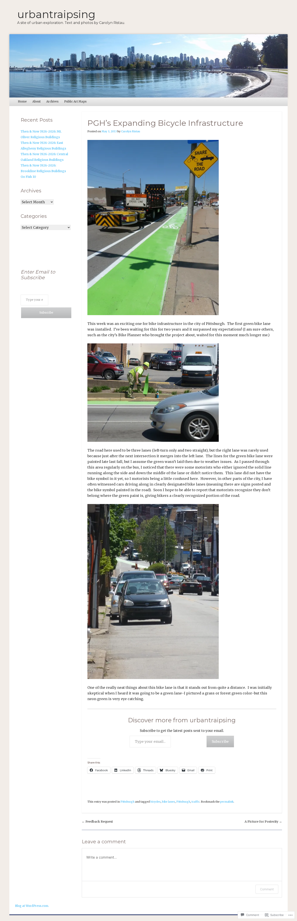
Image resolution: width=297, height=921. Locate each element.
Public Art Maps (75, 101)
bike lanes (168, 801)
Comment (267, 889)
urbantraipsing (56, 14)
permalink (227, 801)
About (36, 101)
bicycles (155, 801)
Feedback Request (97, 822)
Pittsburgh (127, 801)
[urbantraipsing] (148, 65)
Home (22, 101)
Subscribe (220, 741)
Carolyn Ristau (130, 131)
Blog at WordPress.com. (32, 906)
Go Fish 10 (28, 177)
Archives (52, 101)
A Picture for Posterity (263, 822)
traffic (196, 801)
